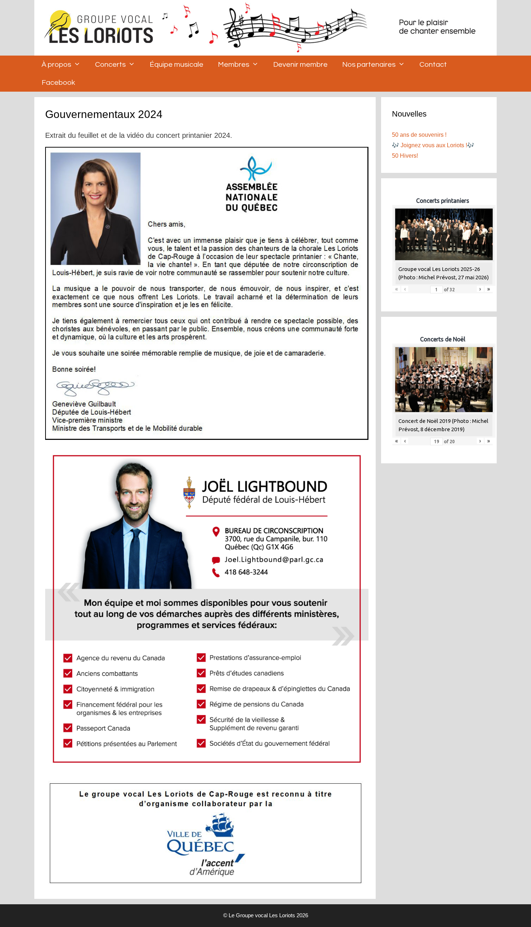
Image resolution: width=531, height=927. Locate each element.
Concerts (110, 64)
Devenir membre (300, 64)
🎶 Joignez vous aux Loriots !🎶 (433, 145)
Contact (433, 64)
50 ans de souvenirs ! (419, 135)
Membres (233, 64)
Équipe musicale (176, 64)
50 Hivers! (405, 156)
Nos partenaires (369, 64)
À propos (56, 64)
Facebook (58, 82)
